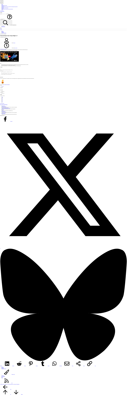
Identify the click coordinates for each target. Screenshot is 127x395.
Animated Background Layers (6, 108)
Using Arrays (4, 106)
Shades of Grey (13, 374)
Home (2, 4)
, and (6, 84)
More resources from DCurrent (3, 104)
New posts (3, 5)
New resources (9, 6)
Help (2, 377)
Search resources (3, 26)
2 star (2, 100)
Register (1, 29)
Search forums (5, 5)
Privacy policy (3, 376)
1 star (2, 101)
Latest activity (16, 6)
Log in (1, 28)
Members (3, 8)
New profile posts (12, 6)
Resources (3, 7)
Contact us (3, 375)
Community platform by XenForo (7, 384)
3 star (2, 99)
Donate (2, 9)
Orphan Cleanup (3, 113)
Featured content (3, 6)
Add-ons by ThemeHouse (16, 384)
